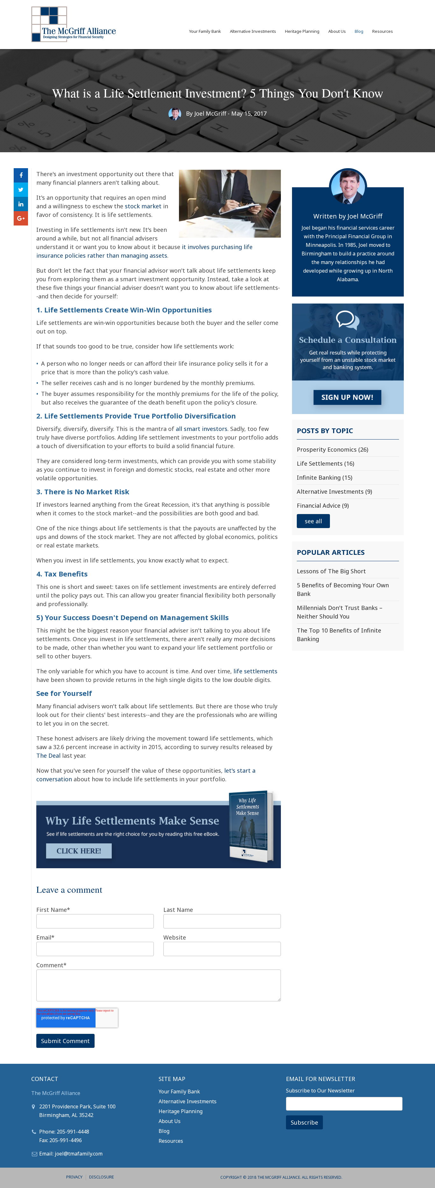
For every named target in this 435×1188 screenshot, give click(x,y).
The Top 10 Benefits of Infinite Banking (339, 634)
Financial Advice (323, 505)
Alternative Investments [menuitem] (253, 31)
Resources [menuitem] (382, 31)
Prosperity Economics (332, 449)
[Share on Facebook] (21, 175)
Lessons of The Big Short (331, 571)
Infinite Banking (324, 477)
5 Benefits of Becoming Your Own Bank (343, 589)
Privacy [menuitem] (74, 1177)
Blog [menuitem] (359, 31)
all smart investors (201, 429)
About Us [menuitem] (337, 31)
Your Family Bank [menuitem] (205, 31)
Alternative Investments (334, 491)
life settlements (255, 671)
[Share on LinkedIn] (21, 204)
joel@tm (65, 1153)
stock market (143, 206)
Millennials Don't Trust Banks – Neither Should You (339, 612)
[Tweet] (21, 189)
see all (313, 521)
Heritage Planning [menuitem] (302, 31)
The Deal (48, 755)
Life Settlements (325, 463)
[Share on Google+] (21, 218)
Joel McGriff (210, 113)
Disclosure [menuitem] (101, 1177)
